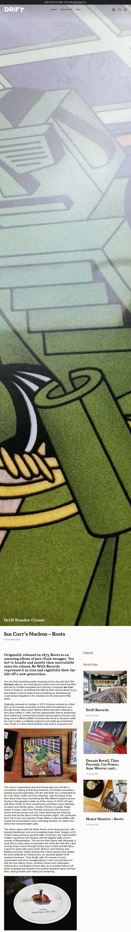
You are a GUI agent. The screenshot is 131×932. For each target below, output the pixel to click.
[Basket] (125, 10)
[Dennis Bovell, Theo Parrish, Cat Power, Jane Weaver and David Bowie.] (105, 737)
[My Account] (114, 10)
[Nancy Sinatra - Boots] (105, 796)
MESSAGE (78, 2)
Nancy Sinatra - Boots (104, 819)
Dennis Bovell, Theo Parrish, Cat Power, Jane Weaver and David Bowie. (102, 764)
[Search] (119, 10)
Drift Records (97, 710)
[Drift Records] (105, 687)
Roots (73, 690)
